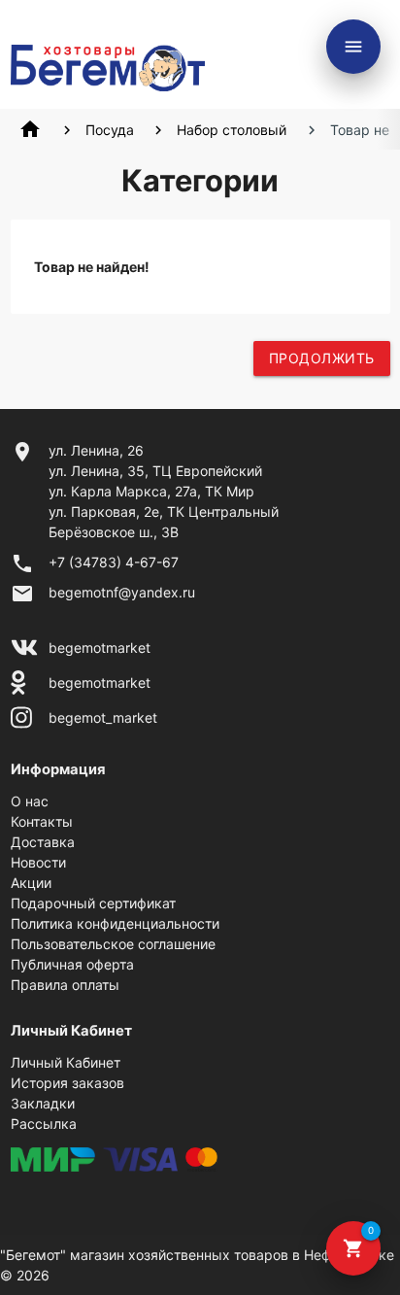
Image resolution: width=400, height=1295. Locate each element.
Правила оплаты (65, 984)
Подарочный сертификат (93, 903)
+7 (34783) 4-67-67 (114, 562)
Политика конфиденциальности (115, 923)
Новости (38, 862)
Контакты (42, 821)
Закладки (43, 1103)
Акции (31, 882)
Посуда (109, 129)
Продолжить (322, 358)
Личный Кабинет (65, 1062)
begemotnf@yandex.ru (122, 592)
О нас (30, 801)
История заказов (67, 1082)
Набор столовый (231, 129)
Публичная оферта (72, 964)
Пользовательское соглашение (113, 944)
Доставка (43, 842)
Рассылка (44, 1123)
